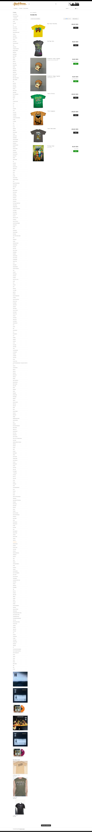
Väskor (14, 658)
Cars (13, 103)
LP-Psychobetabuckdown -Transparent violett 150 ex (20, 363)
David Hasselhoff (15, 139)
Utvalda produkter (15, 19)
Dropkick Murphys (15, 179)
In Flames (14, 297)
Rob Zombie (15, 518)
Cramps (14, 119)
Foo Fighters (15, 210)
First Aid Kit (14, 201)
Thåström (14, 625)
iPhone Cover (15, 301)
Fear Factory (15, 199)
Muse (14, 422)
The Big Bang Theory (16, 616)
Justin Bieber (15, 321)
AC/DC (14, 21)
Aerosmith (14, 23)
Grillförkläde (14, 252)
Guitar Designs (15, 255)
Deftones (14, 146)
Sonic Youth (14, 574)
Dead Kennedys (15, 141)
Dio (13, 161)
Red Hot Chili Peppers (16, 514)
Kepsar (14, 326)
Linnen (14, 359)
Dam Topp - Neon (50, 41)
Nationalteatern (15, 431)
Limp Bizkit (14, 355)
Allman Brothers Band (16, 32)
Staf (13, 589)
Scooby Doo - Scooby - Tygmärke (53, 58)
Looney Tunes (15, 361)
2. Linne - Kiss (15, 797)
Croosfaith (14, 121)
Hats (13, 270)
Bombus (14, 88)
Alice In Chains (15, 28)
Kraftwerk (14, 339)
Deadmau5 (14, 143)
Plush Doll (14, 478)
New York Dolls (15, 436)
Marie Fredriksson (15, 380)
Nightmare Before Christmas (17, 442)
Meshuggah (14, 396)
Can (13, 99)
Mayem (14, 391)
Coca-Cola (14, 112)
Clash (14, 110)
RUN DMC (14, 527)
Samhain (14, 534)
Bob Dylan (14, 83)
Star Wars (14, 592)
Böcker (14, 97)
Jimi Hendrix (15, 308)
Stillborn (14, 596)
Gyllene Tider (15, 261)
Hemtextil (14, 277)
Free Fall (14, 215)
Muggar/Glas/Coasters (16, 418)
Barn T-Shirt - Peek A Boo (52, 23)
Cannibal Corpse (15, 101)
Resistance (14, 516)
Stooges (14, 598)
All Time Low (15, 30)
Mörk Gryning (15, 427)
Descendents (15, 152)
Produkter (21, 8)
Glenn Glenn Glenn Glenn (16, 235)
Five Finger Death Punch (16, 203)
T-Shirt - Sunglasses (51, 111)
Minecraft (14, 405)
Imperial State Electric (16, 295)
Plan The (14, 476)
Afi (13, 25)
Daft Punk (14, 128)
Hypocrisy (14, 288)
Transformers (15, 636)
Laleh (14, 348)
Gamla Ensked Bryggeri (16, 223)
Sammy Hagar (15, 536)
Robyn (14, 520)
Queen (14, 494)
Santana (14, 538)
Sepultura (14, 545)
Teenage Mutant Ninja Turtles (17, 612)
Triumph (14, 638)
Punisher (14, 491)
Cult (13, 123)
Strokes (14, 600)
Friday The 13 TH (15, 217)
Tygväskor (14, 645)
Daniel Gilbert (15, 132)
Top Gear (14, 634)
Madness (14, 371)
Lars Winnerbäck (15, 350)
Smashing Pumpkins (16, 563)
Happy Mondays (15, 266)
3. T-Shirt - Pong (15, 815)
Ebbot (14, 188)
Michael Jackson (15, 402)
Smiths (14, 565)
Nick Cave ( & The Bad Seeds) (17, 438)
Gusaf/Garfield (15, 259)
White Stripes (15, 663)
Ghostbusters (15, 230)
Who (13, 665)
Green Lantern (15, 250)
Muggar (14, 416)
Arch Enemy (14, 41)
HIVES (14, 281)
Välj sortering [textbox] (75, 18)
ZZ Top (14, 669)
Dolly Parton (15, 168)
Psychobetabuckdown (16, 487)
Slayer (14, 560)
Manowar (14, 376)
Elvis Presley (15, 192)
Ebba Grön (14, 186)
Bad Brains (14, 52)
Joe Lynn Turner (15, 310)
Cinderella (14, 108)
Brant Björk (14, 92)
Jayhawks (14, 306)
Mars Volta (14, 385)
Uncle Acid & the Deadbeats (17, 649)
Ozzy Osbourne (15, 460)
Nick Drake (14, 440)
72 (69, 18)
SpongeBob (14, 587)
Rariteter (14, 511)
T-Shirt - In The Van (51, 93)
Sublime (14, 603)
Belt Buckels (15, 70)
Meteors (14, 400)
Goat (13, 237)
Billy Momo (14, 72)
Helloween (14, 275)
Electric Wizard (15, 190)
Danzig (14, 134)
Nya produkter (25, 8)
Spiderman (14, 585)
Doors (14, 172)
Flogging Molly (15, 206)
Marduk (14, 378)
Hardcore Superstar (16, 268)
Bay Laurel (14, 63)
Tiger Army (14, 629)
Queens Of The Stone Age (16, 496)
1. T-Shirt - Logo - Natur (16, 775)
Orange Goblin (15, 458)
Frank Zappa (15, 212)
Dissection (14, 163)
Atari (13, 45)
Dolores (14, 170)
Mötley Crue (14, 429)
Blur (13, 81)
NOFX (14, 449)
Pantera (14, 465)
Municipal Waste (15, 420)
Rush (13, 529)
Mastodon (14, 389)
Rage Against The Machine (17, 500)
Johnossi (14, 315)
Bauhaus (14, 61)
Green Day (14, 248)
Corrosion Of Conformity (16, 117)
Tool (13, 632)
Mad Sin (14, 369)
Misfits (14, 407)
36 (67, 18)
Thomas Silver (15, 623)
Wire (13, 667)
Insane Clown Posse (16, 299)
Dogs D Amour (15, 166)
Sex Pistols (14, 549)
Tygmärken (14, 643)
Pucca (14, 489)
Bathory (14, 57)
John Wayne (15, 312)
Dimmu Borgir (15, 159)
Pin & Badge (15, 471)
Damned (14, 130)
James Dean (15, 304)
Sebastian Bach (15, 543)
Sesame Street (15, 547)
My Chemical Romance (16, 425)
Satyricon (14, 540)
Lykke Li (14, 365)
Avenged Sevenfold (16, 48)
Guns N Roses (15, 257)
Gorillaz (14, 241)
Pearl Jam (14, 469)
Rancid (14, 509)
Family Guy (14, 197)
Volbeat (14, 656)
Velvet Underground (16, 652)
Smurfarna (14, 567)
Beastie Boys (15, 65)
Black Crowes (15, 74)
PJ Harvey (14, 474)
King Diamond (15, 330)
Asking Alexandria (15, 43)
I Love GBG (14, 290)
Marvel (14, 387)
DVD (13, 181)
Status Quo (14, 594)
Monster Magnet (15, 411)
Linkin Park (14, 357)
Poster (14, 485)
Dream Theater (15, 177)
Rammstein (14, 505)
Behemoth (14, 68)
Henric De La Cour (15, 279)
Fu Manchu (14, 219)
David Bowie (15, 137)
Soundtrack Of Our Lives (16, 580)
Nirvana (14, 447)
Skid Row (14, 556)
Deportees (14, 150)
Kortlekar (14, 337)
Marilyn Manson (15, 382)
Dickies (14, 157)
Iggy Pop (14, 292)
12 (65, 18)
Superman (14, 607)
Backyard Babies (15, 50)
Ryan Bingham (15, 531)
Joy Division (14, 317)
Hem (31, 12)
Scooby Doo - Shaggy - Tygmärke (53, 76)
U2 (13, 647)
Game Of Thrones (15, 221)
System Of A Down (15, 609)
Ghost (14, 228)
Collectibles (14, 114)
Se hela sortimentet (46, 825)
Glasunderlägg (15, 232)
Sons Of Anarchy (15, 576)
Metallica (14, 398)
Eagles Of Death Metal (16, 183)
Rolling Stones (15, 523)
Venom (14, 654)
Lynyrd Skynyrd (15, 367)
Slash (14, 558)
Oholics (14, 454)
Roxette (14, 525)
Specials (14, 583)
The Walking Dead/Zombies (17, 618)
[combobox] (75, 18)
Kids (13, 328)
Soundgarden (15, 578)
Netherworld (15, 434)
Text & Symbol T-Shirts (16, 614)
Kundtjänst (15, 8)
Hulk (13, 286)
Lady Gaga (14, 344)
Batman (14, 59)
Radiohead (14, 498)
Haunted (14, 272)
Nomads (14, 451)
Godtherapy (14, 239)
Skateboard (14, 554)
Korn (13, 335)
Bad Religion (15, 54)
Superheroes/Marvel (16, 605)
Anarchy (14, 34)
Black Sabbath (15, 79)
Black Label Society (16, 77)
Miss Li (14, 409)
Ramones (14, 507)
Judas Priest (15, 319)
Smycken (14, 569)
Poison (14, 480)
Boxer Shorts (15, 90)
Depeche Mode (15, 148)
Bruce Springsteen (15, 94)
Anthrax (14, 39)
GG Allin (14, 226)
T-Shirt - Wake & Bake (51, 128)
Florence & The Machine (16, 208)
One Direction (15, 456)
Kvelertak (14, 341)
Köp (76, 63)
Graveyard (14, 246)
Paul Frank (14, 467)
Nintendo (14, 445)
